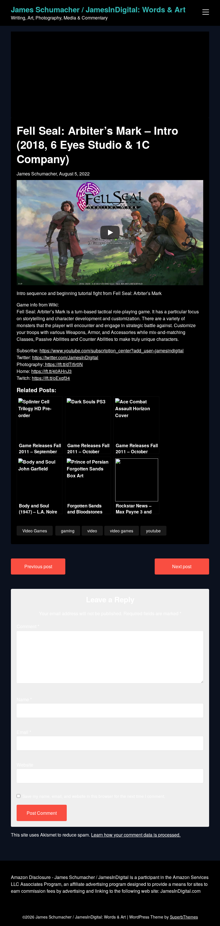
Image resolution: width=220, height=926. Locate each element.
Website (25, 764)
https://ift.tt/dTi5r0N (64, 364)
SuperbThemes (184, 917)
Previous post (38, 566)
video (92, 531)
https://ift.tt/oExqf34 (51, 378)
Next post (181, 566)
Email (24, 732)
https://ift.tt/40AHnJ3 (51, 371)
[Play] (110, 232)
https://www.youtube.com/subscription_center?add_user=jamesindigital (112, 350)
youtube (153, 531)
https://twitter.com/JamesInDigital (65, 357)
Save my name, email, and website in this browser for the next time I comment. (93, 796)
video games (121, 531)
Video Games (34, 531)
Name (24, 699)
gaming (67, 531)
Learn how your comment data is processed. (135, 834)
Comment (28, 626)
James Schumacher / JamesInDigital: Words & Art (98, 9)
